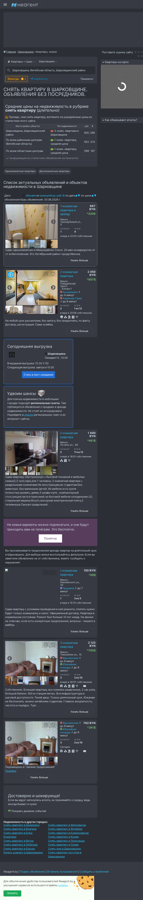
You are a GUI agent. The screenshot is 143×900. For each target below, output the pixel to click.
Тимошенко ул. (68, 654)
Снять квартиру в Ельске (19, 848)
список (28, 414)
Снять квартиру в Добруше (20, 844)
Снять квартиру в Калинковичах (68, 833)
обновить (31, 195)
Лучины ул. (66, 445)
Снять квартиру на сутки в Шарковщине (64, 854)
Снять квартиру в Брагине (20, 829)
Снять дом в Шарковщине (64, 848)
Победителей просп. (68, 284)
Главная (11, 51)
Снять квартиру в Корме (63, 836)
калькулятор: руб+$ (52, 195)
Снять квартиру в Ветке (18, 840)
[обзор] (10, 274)
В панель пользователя (62, 871)
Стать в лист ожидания (38, 374)
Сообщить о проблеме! (94, 871)
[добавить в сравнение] (46, 209)
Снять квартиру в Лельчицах (66, 840)
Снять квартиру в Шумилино (21, 825)
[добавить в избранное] (53, 209)
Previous (9, 221)
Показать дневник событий (28, 811)
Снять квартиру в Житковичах (67, 825)
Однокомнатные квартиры (20, 171)
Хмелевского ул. (70, 582)
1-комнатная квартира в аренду (68, 210)
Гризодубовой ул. (70, 222)
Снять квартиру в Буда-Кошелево (18, 835)
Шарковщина (26, 51)
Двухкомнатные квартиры (54, 171)
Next (53, 221)
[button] (16, 79)
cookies (63, 885)
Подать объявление (32, 871)
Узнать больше (79, 260)
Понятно (50, 538)
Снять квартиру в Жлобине (65, 829)
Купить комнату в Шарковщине (23, 852)
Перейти (10, 771)
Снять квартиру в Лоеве (63, 844)
